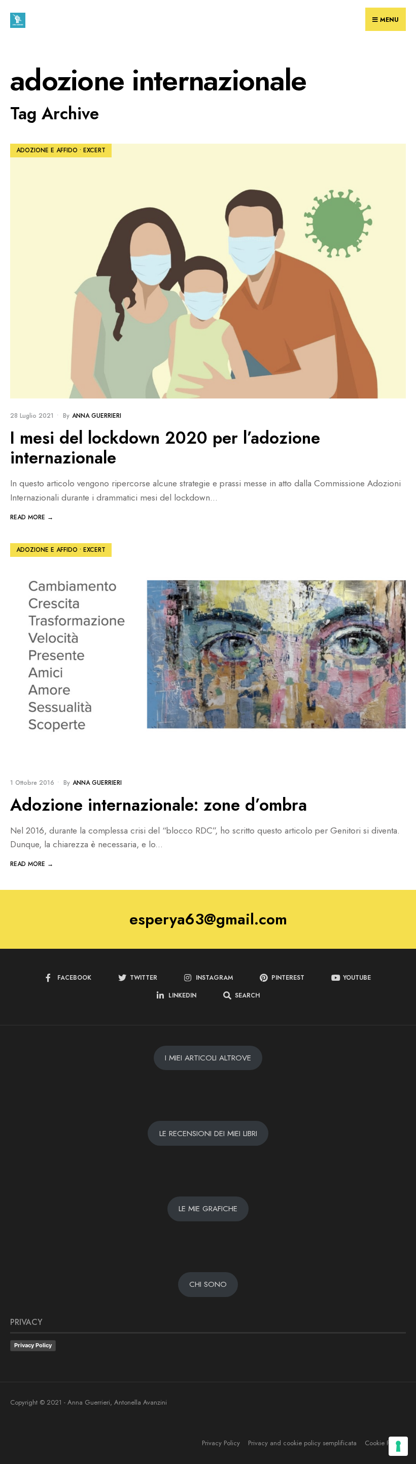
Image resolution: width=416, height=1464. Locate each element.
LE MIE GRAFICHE (208, 1208)
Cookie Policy (384, 1443)
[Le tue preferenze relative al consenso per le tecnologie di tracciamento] (398, 1446)
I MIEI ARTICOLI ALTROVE (208, 1057)
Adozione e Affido (47, 150)
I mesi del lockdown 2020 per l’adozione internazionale (165, 448)
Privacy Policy (33, 1345)
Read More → (31, 517)
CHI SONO (208, 1284)
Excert (94, 150)
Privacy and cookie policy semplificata (302, 1443)
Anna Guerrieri (96, 415)
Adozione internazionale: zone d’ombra (158, 805)
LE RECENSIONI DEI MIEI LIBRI (208, 1133)
